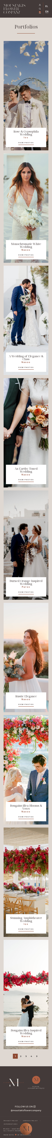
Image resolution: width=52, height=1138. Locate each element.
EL (46, 6)
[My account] (40, 5)
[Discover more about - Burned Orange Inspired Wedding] (26, 545)
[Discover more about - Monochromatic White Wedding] (26, 208)
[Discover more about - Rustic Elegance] (26, 657)
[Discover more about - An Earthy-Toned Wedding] (26, 432)
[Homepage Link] (14, 9)
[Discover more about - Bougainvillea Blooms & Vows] (26, 769)
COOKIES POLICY (30, 1120)
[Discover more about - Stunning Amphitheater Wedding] (26, 882)
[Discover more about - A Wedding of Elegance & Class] (26, 320)
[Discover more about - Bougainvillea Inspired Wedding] (26, 994)
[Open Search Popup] (40, 8)
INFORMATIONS (10, 1124)
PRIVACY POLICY (11, 1120)
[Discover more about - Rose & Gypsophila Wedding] (26, 95)
